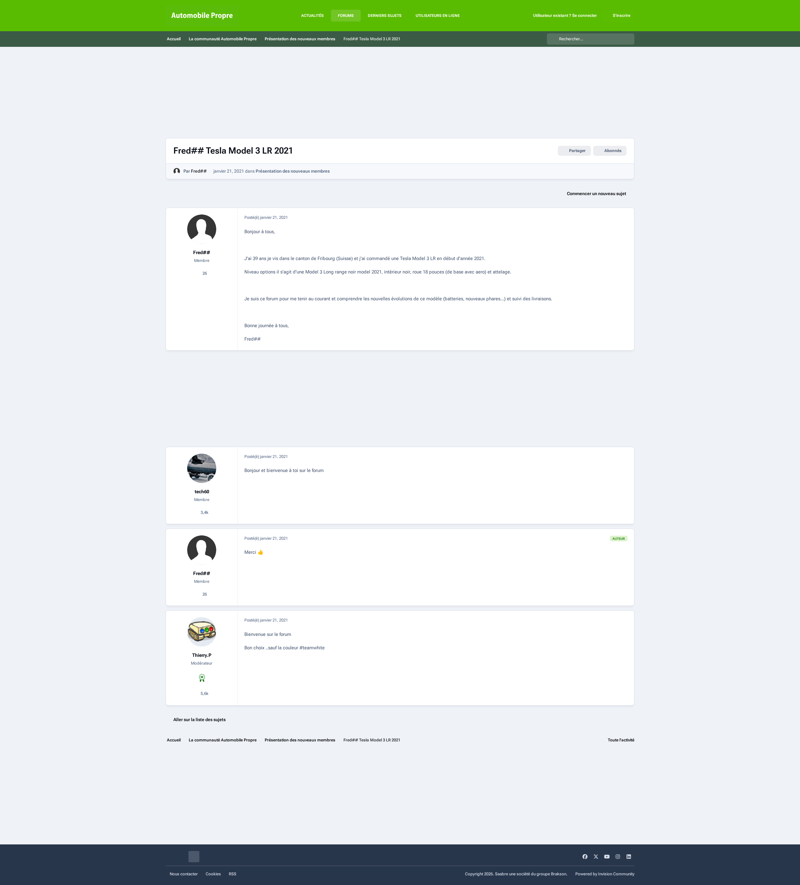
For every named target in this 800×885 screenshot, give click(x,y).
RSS (232, 874)
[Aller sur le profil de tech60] (202, 468)
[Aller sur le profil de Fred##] (176, 171)
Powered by (604, 874)
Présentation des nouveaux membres (293, 171)
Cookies (213, 874)
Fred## (199, 171)
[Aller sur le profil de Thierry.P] (202, 632)
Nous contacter (184, 874)
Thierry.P (201, 655)
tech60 (202, 491)
